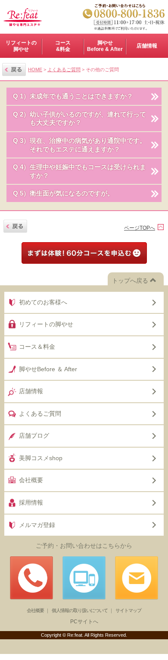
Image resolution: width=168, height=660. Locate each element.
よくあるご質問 (64, 69)
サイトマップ (128, 610)
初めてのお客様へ (43, 302)
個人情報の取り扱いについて (80, 610)
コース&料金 (63, 46)
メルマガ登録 (37, 524)
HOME (35, 69)
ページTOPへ (139, 228)
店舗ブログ (34, 435)
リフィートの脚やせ (21, 46)
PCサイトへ (84, 622)
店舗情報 (31, 391)
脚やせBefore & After (105, 46)
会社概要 (31, 480)
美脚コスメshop (40, 458)
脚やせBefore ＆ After (48, 369)
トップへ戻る (130, 280)
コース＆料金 (37, 346)
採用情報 (31, 502)
